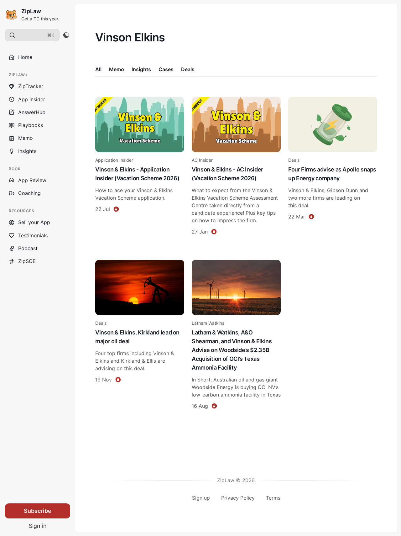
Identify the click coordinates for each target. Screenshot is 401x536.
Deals (188, 69)
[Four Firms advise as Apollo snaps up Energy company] (332, 166)
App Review (32, 180)
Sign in (38, 526)
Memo (25, 138)
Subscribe (37, 510)
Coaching (29, 193)
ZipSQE (27, 261)
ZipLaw (31, 11)
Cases (166, 69)
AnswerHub (31, 112)
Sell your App (34, 222)
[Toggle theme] (66, 35)
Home (25, 57)
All (98, 69)
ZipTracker (30, 86)
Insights (27, 151)
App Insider (31, 99)
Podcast (28, 248)
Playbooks (30, 125)
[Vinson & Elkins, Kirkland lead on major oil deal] (139, 335)
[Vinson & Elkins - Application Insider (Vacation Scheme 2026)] (139, 166)
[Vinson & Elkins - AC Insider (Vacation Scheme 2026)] (236, 166)
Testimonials (33, 235)
